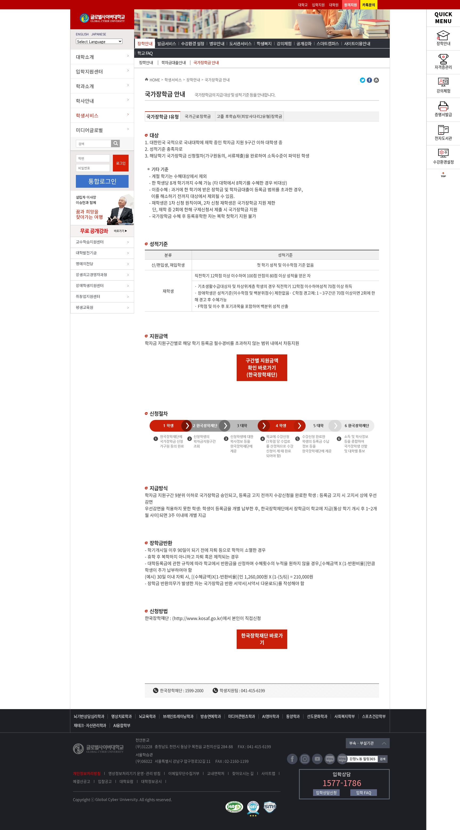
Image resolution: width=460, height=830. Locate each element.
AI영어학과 (270, 716)
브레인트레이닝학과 (178, 716)
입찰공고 (105, 781)
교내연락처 (215, 773)
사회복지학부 (344, 716)
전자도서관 (443, 138)
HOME (155, 79)
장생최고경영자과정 (91, 274)
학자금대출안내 (173, 62)
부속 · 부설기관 (361, 743)
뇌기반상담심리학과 (89, 716)
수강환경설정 (443, 162)
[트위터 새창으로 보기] (362, 81)
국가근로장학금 (198, 116)
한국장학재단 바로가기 (262, 639)
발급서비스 (166, 43)
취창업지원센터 (88, 296)
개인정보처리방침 (87, 773)
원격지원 (350, 4)
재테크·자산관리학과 (90, 725)
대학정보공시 (151, 781)
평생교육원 (84, 307)
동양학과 (293, 716)
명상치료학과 (121, 716)
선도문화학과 (317, 716)
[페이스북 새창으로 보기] (369, 81)
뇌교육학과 (147, 716)
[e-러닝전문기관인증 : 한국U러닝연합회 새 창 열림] (254, 803)
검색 (115, 143)
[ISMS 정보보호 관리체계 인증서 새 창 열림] (271, 803)
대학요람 (126, 781)
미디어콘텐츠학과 (241, 716)
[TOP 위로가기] (443, 176)
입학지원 (318, 4)
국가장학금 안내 (206, 62)
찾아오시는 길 (243, 773)
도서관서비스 (240, 43)
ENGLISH (82, 34)
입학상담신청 (326, 792)
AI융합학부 (121, 725)
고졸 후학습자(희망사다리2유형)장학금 (249, 116)
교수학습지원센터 (90, 241)
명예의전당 (84, 263)
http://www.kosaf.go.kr (197, 618)
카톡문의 (368, 4)
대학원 (334, 4)
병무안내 (216, 43)
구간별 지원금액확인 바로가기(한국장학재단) (262, 367)
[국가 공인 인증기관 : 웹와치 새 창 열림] (235, 803)
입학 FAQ (363, 792)
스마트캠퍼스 (328, 43)
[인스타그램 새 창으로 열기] (304, 763)
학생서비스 (87, 115)
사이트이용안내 (357, 43)
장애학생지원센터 (90, 285)
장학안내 (144, 43)
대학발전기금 (86, 252)
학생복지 (264, 43)
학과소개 (85, 86)
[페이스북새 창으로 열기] (292, 763)
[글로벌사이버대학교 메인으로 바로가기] (102, 21)
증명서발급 (443, 114)
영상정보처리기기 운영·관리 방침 (134, 773)
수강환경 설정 (192, 43)
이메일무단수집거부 (183, 773)
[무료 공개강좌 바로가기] (102, 235)
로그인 (121, 163)
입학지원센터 (89, 71)
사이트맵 (268, 773)
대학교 (303, 4)
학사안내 (85, 100)
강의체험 (284, 43)
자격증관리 (443, 67)
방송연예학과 (210, 716)
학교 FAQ (145, 53)
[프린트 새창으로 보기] (376, 81)
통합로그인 (102, 181)
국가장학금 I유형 (162, 116)
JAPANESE (98, 34)
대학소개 (85, 56)
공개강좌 (304, 43)
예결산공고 (81, 781)
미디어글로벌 (89, 129)
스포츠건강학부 (374, 716)
